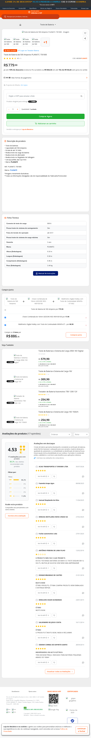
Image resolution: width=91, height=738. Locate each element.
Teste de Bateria (47, 24)
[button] (83, 476)
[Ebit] (72, 699)
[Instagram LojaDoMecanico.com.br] (8, 712)
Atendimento (15, 691)
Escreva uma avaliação (17, 516)
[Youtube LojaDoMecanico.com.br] (14, 709)
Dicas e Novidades (61, 8)
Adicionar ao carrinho (47, 123)
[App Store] (57, 706)
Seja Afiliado (33, 8)
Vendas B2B (22, 8)
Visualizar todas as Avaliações (59, 671)
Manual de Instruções (46, 273)
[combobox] (30, 16)
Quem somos (32, 691)
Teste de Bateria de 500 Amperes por (47, 309)
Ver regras (24, 85)
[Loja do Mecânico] (13, 12)
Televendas (73, 8)
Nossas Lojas (85, 8)
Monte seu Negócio (46, 8)
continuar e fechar (81, 729)
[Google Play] (57, 709)
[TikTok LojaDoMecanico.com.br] (14, 712)
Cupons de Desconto (8, 8)
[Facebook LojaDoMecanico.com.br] (8, 709)
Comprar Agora (45, 116)
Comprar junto (76, 335)
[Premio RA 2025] (72, 711)
